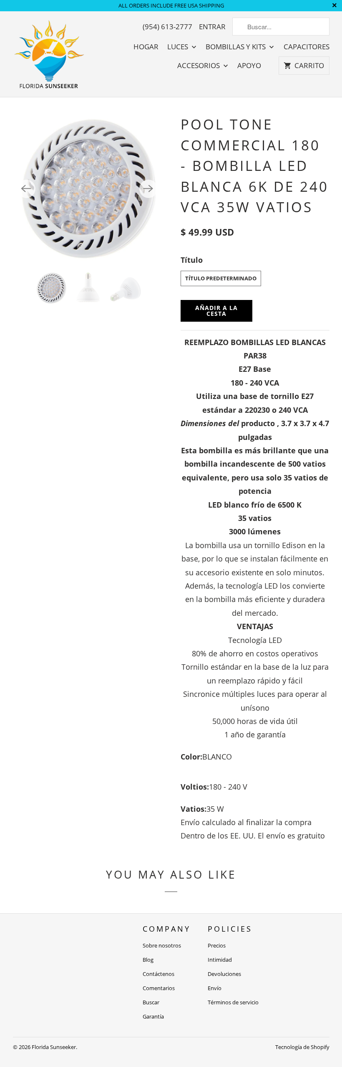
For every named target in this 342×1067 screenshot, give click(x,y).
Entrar (212, 26)
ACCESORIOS (199, 65)
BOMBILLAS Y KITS (236, 46)
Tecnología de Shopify (302, 1047)
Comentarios (159, 988)
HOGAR (145, 46)
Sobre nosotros (162, 945)
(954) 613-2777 (167, 26)
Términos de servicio (233, 1002)
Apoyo (249, 65)
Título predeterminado (220, 278)
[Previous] (26, 189)
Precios (217, 945)
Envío (214, 988)
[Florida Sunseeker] (49, 54)
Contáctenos (158, 974)
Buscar (151, 1002)
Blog (148, 959)
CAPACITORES (306, 46)
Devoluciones (224, 974)
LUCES (178, 46)
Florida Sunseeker (54, 1047)
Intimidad (220, 959)
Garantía (153, 1016)
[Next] (148, 189)
